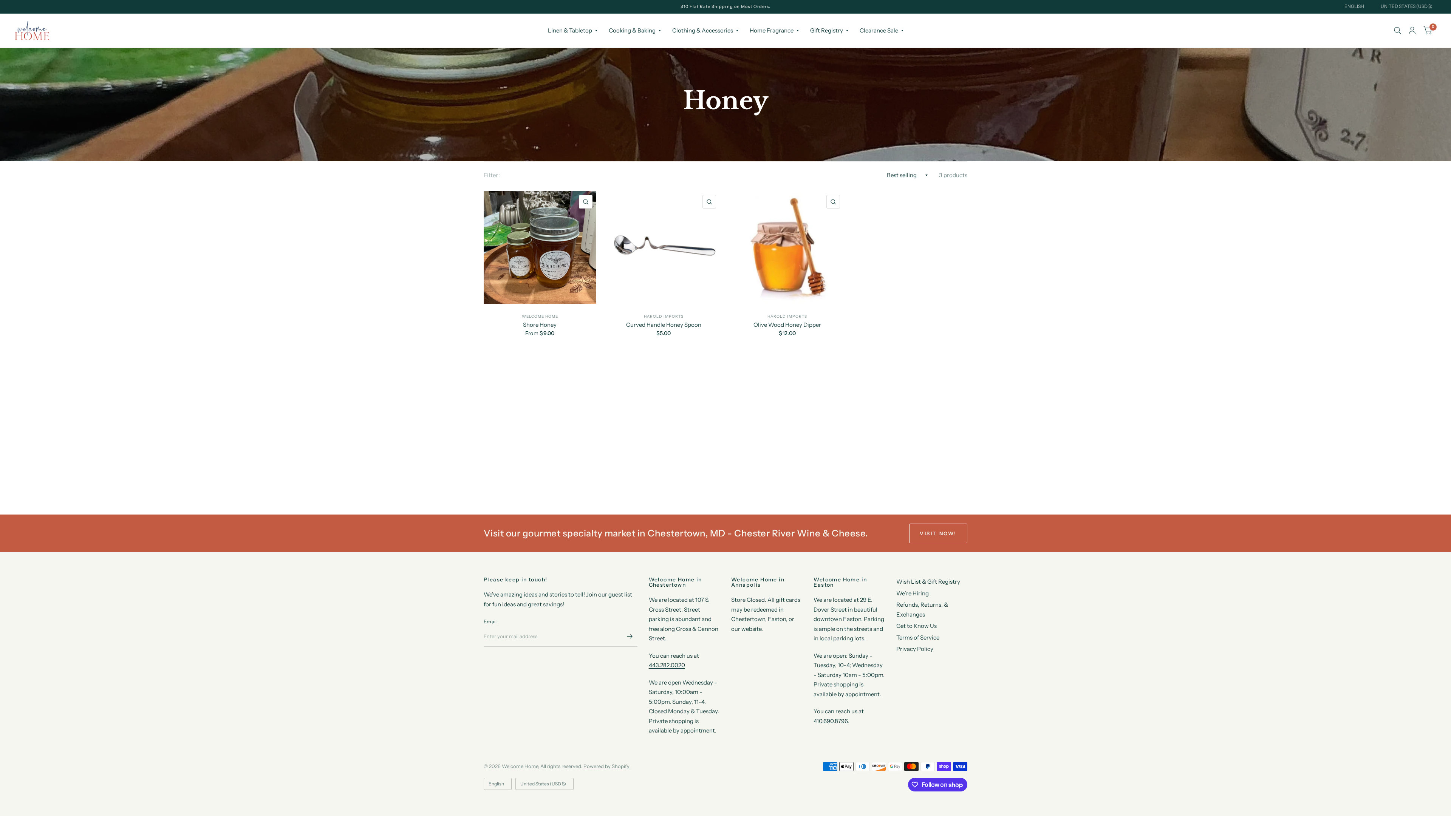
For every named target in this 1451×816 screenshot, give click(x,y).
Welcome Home (540, 316)
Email (490, 621)
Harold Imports (664, 316)
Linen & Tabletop (570, 30)
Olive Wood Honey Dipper (787, 324)
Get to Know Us (916, 625)
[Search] (1397, 31)
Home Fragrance (772, 30)
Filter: (492, 175)
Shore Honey (540, 324)
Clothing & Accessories (702, 30)
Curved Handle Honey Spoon (663, 324)
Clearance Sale (879, 30)
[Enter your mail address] (629, 636)
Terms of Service (917, 637)
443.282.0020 (667, 665)
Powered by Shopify (606, 766)
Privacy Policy (914, 648)
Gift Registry (826, 30)
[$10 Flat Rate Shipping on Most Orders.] (726, 6)
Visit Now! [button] (938, 533)
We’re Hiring (912, 593)
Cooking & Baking (632, 30)
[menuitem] (572, 30)
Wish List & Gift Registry (928, 581)
